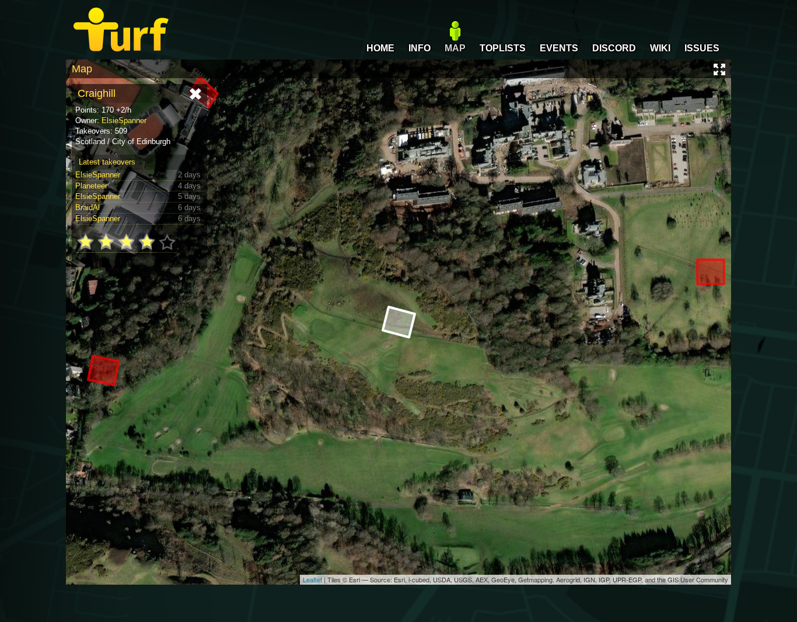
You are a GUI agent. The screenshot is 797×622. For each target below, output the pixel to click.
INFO (419, 48)
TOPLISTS (503, 48)
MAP (455, 48)
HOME (380, 48)
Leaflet (312, 579)
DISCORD (614, 48)
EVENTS (559, 48)
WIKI (660, 48)
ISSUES (701, 48)
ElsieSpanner (124, 120)
